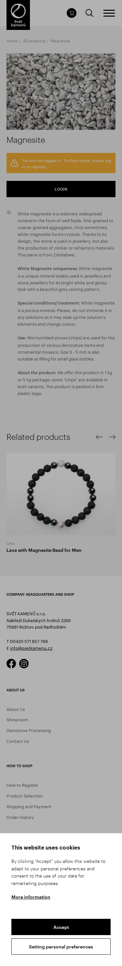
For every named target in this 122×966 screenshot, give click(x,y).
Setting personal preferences (61, 946)
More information (30, 897)
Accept (61, 927)
